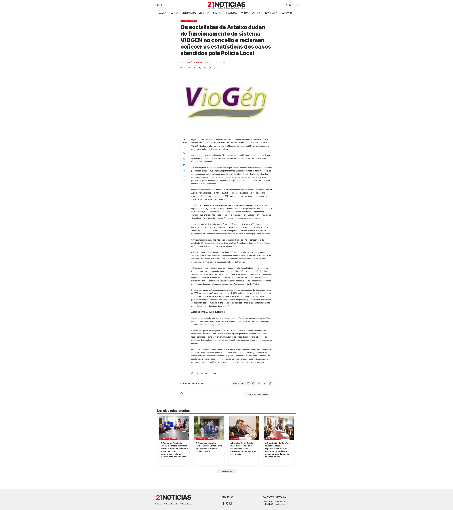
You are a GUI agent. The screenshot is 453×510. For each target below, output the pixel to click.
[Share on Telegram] (184, 170)
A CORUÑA (184, 21)
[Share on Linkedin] (210, 67)
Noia (276, 439)
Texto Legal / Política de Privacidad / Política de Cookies (174, 504)
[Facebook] (155, 5)
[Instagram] (160, 5)
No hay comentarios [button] (259, 394)
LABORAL (173, 439)
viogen (213, 373)
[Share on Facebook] (194, 67)
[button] (286, 5)
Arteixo (193, 21)
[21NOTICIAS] (226, 5)
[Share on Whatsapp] (204, 67)
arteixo (206, 373)
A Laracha (209, 439)
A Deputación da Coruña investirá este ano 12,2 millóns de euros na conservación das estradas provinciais (243, 448)
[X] (157, 5)
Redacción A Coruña (193, 62)
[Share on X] (199, 67)
